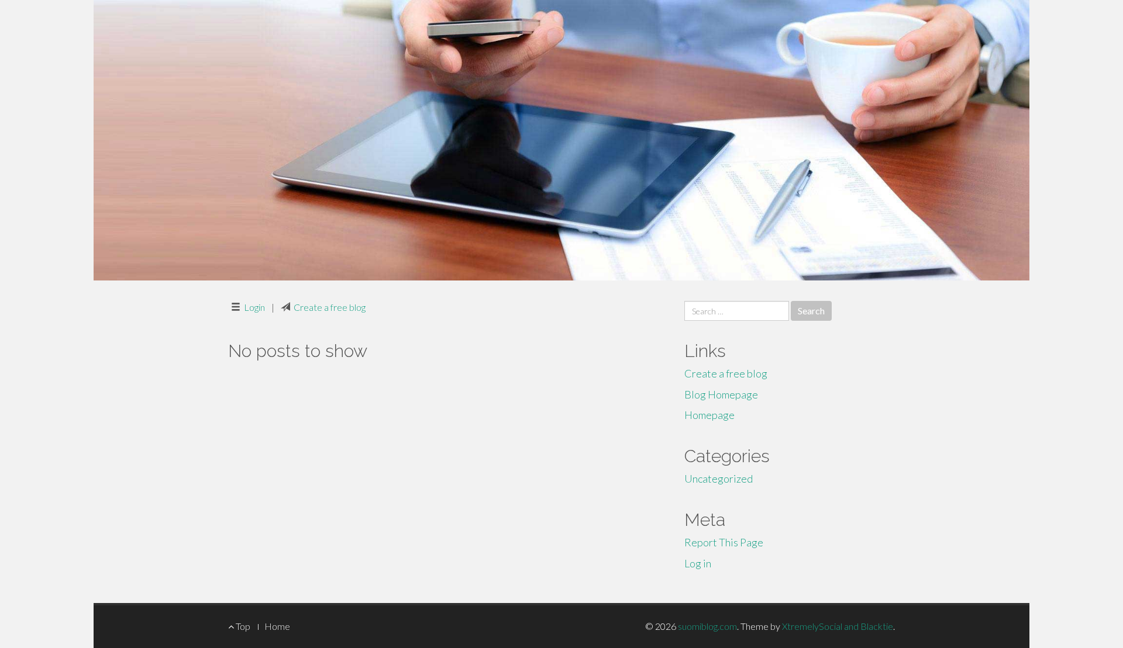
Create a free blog (330, 307)
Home (277, 626)
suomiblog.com (707, 626)
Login (254, 307)
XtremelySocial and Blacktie (837, 626)
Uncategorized (718, 478)
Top (242, 626)
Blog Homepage (721, 394)
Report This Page (723, 542)
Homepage (709, 414)
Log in (697, 563)
